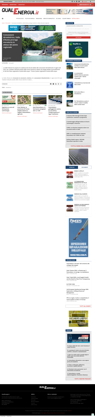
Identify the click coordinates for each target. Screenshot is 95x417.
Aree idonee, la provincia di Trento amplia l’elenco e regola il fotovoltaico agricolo (23, 110)
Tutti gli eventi (85, 306)
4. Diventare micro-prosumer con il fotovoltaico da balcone (77, 369)
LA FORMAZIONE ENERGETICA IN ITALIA (80, 182)
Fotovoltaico (20, 18)
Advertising (13, 4)
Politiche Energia (30, 18)
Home (3, 23)
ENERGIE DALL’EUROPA (80, 194)
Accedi (85, 1)
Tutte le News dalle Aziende (81, 146)
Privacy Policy (3, 416)
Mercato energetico (49, 18)
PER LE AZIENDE (52, 394)
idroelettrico (8, 87)
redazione (70, 410)
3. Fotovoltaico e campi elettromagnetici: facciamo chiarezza (77, 374)
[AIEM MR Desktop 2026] (78, 156)
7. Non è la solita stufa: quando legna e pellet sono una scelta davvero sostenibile (78, 356)
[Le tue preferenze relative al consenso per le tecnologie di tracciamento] (93, 415)
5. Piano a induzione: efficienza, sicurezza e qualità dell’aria (76, 365)
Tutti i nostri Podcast (83, 379)
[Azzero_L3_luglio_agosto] (32, 27)
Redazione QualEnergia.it (7, 112)
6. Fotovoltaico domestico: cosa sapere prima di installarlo (78, 361)
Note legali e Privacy (46, 413)
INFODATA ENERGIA (7, 1)
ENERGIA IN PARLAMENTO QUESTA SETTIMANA (81, 205)
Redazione (5, 4)
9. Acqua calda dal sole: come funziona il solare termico (78, 346)
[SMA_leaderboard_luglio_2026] (69, 11)
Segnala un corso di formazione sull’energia (8, 109)
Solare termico (66, 18)
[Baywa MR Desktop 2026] (78, 49)
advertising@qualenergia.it (56, 398)
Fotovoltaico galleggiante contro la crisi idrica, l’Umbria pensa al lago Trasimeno (54, 110)
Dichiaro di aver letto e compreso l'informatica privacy (78, 32)
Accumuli (58, 18)
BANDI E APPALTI (79, 171)
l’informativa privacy (81, 33)
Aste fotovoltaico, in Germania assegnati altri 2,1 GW (39, 109)
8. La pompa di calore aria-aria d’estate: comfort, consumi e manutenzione (78, 350)
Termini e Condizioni (61, 413)
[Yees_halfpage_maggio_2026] (78, 237)
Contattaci (21, 4)
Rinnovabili (39, 18)
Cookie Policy (53, 413)
